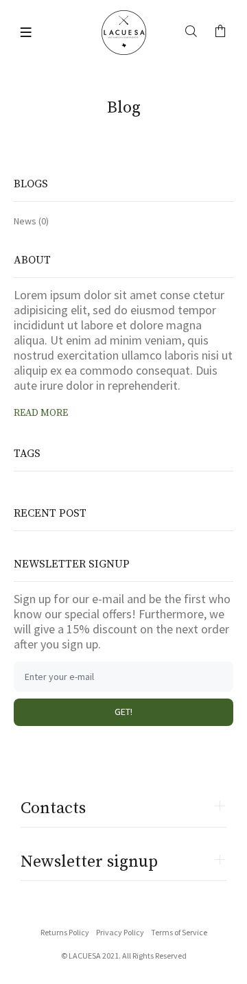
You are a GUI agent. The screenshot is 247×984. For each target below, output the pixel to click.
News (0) (31, 221)
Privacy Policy (120, 932)
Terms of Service (179, 932)
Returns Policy (64, 932)
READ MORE (41, 413)
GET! (123, 711)
